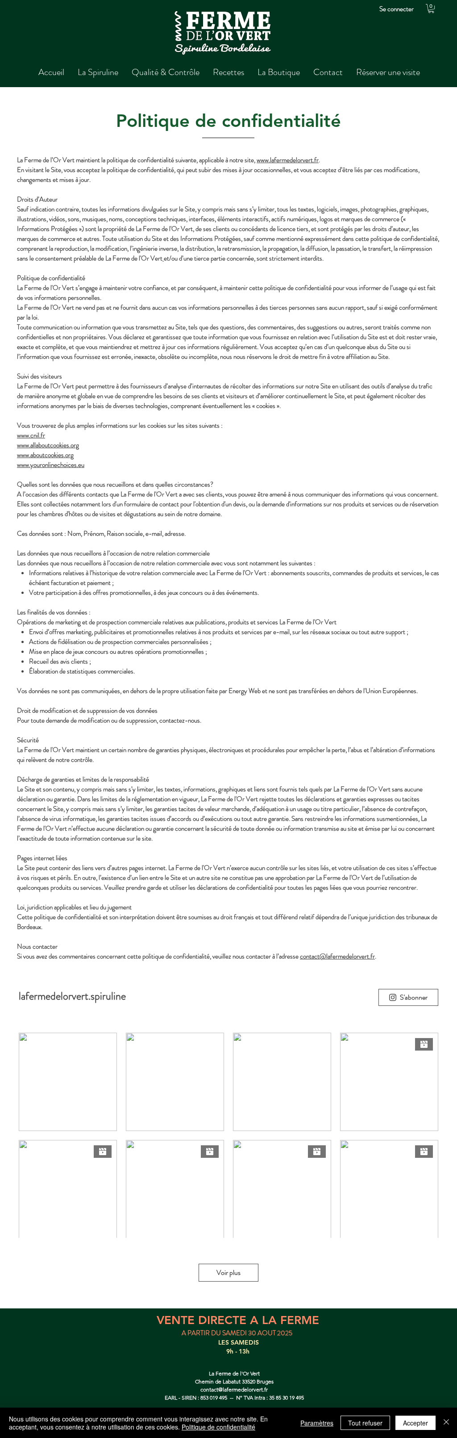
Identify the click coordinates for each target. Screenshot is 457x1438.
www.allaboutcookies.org (48, 445)
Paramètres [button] (316, 1422)
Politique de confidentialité (218, 1426)
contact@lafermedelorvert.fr (337, 956)
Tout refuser (365, 1422)
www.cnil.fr (31, 435)
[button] (431, 8)
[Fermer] (446, 1423)
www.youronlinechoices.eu (50, 465)
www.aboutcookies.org (45, 455)
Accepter (415, 1422)
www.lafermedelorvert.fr (288, 160)
